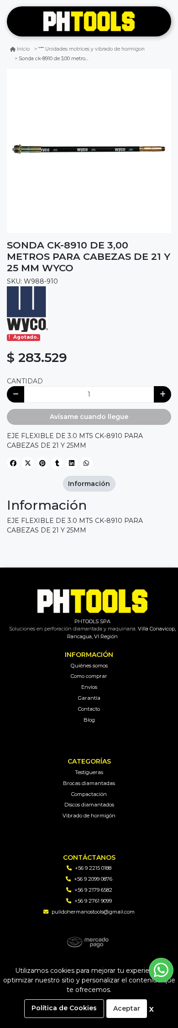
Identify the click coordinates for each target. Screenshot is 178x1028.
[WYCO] (27, 309)
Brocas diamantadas (89, 783)
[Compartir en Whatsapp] (86, 463)
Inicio (23, 49)
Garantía (89, 698)
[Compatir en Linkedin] (71, 463)
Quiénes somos (89, 665)
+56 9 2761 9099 (93, 901)
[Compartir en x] (27, 463)
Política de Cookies (64, 1008)
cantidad (25, 381)
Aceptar (126, 1008)
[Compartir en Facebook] (13, 463)
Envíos (89, 687)
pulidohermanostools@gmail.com (93, 912)
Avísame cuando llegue (89, 417)
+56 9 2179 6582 (93, 890)
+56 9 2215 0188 (93, 868)
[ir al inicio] (92, 601)
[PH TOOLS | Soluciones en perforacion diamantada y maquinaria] (89, 21)
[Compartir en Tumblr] (57, 463)
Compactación (89, 794)
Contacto (89, 709)
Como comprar (89, 676)
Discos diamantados (89, 804)
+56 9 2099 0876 (93, 879)
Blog (89, 720)
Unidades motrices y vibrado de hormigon (95, 49)
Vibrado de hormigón (89, 815)
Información (89, 484)
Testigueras (89, 772)
